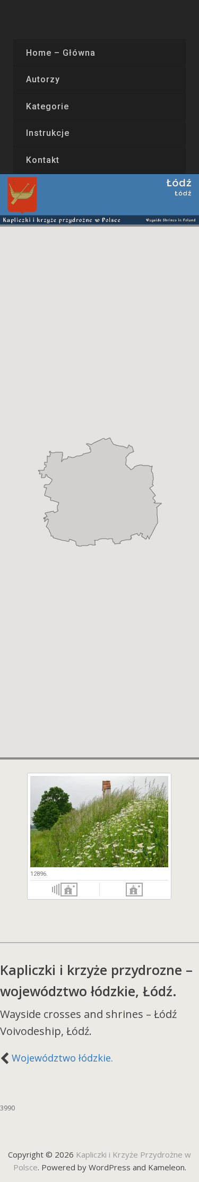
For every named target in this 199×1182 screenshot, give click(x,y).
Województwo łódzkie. (62, 1057)
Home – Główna (60, 53)
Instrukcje (48, 133)
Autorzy (43, 79)
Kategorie (47, 106)
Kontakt (42, 160)
